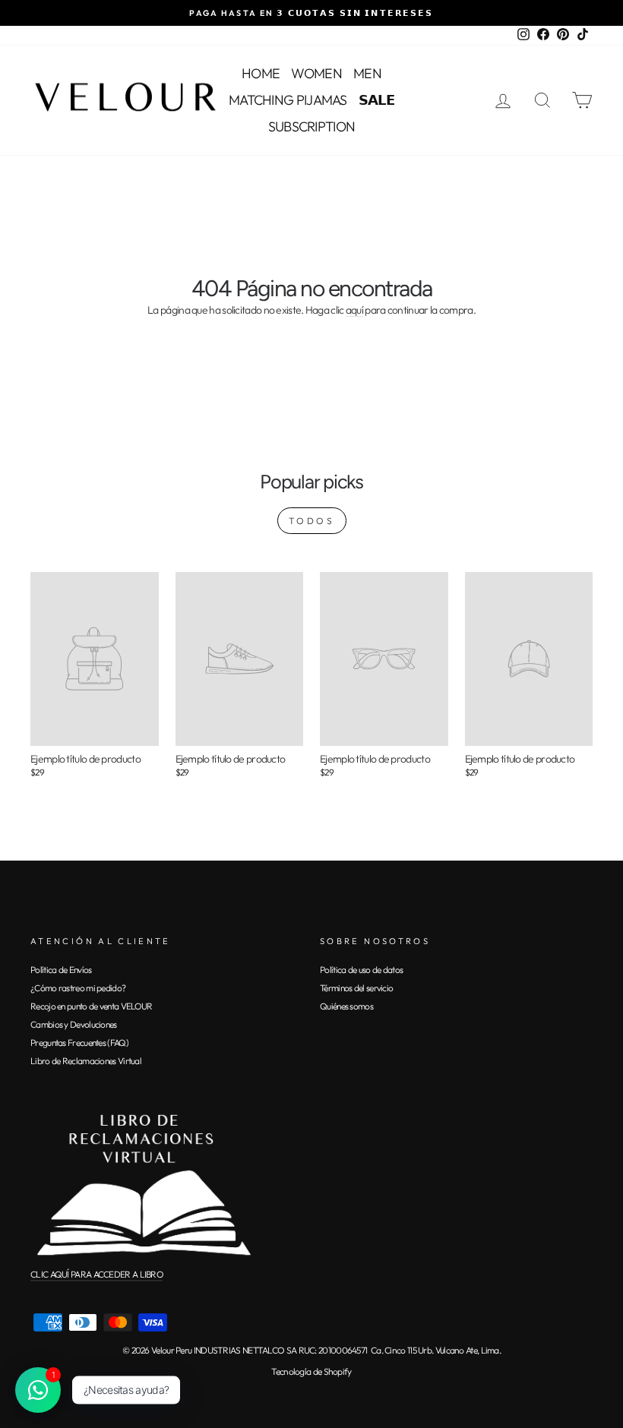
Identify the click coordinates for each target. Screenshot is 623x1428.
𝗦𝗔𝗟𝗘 (376, 100)
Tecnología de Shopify (311, 1371)
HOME (261, 73)
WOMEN (316, 73)
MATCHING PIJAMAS (288, 100)
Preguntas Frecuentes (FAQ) (79, 1042)
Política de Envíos (60, 969)
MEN (367, 73)
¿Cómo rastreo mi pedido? (77, 988)
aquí (354, 311)
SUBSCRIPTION (312, 126)
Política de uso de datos (361, 969)
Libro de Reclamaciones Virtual (85, 1060)
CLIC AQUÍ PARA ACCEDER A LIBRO (96, 1274)
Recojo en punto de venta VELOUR (91, 1006)
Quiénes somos (346, 1006)
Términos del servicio (356, 988)
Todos (312, 520)
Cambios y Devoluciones (73, 1024)
